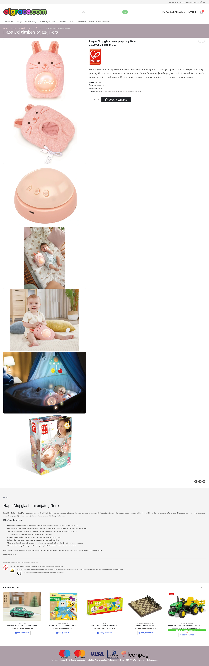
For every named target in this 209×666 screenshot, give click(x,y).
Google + (199, 481)
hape (109, 91)
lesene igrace (122, 91)
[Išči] (125, 12)
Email (203, 481)
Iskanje (19, 22)
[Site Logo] (25, 12)
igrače (114, 91)
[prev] (199, 41)
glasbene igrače (101, 91)
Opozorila (82, 22)
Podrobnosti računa (195, 2)
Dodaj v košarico (118, 99)
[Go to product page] (22, 606)
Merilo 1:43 (22, 623)
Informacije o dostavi (48, 22)
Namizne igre (150, 623)
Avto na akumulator (187, 623)
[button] (83, 99)
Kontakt (63, 22)
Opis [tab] (5, 498)
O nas (72, 22)
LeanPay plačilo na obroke (99, 22)
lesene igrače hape (134, 91)
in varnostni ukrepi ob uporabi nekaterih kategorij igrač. (21, 562)
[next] (203, 41)
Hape (100, 88)
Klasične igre (141, 623)
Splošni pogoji (30, 22)
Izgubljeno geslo (177, 2)
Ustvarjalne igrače (63, 623)
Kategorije (9, 22)
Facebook (195, 481)
